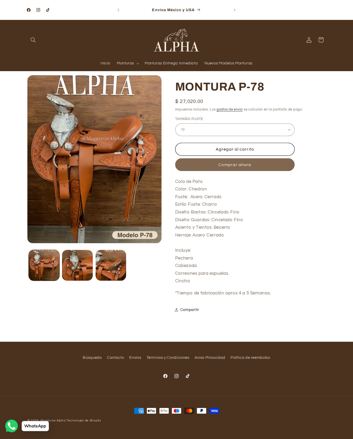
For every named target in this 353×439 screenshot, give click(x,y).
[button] (33, 40)
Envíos (135, 358)
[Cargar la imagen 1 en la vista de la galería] (44, 265)
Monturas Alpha (53, 420)
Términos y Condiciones (168, 358)
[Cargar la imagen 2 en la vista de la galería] (77, 265)
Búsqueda (92, 358)
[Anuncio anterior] (118, 10)
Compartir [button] (189, 310)
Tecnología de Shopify (83, 420)
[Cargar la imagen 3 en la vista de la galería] (111, 265)
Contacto (115, 358)
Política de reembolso (250, 358)
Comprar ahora (234, 165)
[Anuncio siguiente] (234, 10)
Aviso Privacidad (210, 358)
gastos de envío (230, 109)
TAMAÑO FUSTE (189, 119)
